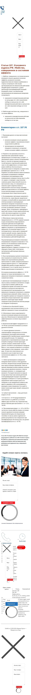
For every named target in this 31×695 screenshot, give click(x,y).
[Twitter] (5, 429)
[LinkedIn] (2, 429)
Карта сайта (21, 616)
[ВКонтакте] (7, 429)
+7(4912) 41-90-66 (3, 12)
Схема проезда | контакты (19, 597)
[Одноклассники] (4, 429)
